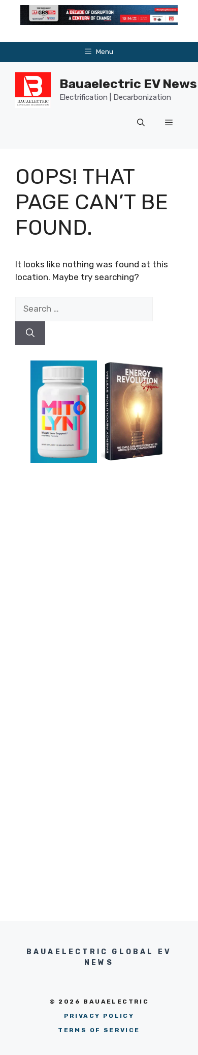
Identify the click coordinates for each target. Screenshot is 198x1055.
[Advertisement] (99, 567)
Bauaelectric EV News (128, 83)
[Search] (30, 333)
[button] (141, 123)
